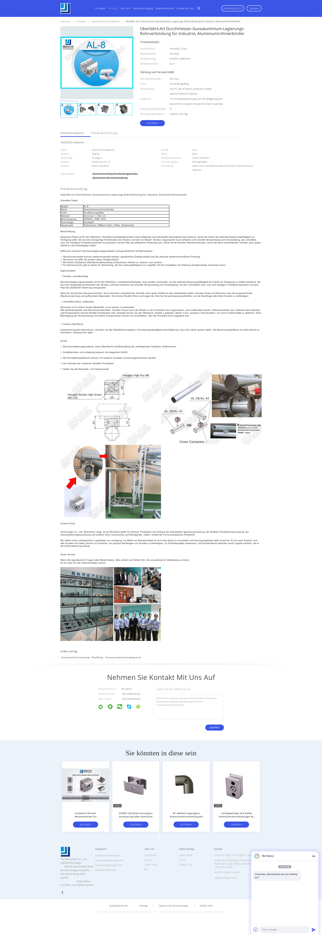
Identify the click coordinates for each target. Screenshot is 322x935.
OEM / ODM (185, 855)
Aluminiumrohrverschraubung (75, 657)
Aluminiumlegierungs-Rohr (109, 865)
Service (148, 860)
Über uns (125, 8)
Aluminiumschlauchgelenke (109, 860)
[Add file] (255, 929)
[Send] (313, 929)
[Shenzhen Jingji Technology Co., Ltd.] (102, 707)
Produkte (113, 8)
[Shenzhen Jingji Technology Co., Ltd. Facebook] (62, 892)
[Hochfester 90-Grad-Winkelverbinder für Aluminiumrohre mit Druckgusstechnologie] (85, 784)
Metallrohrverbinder (105, 870)
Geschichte (150, 855)
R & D (182, 860)
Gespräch (152, 123)
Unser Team (150, 864)
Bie (146, 869)
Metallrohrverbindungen (107, 855)
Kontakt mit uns (185, 8)
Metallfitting (97, 657)
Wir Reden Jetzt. (232, 8)
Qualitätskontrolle (164, 8)
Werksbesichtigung (143, 8)
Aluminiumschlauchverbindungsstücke (123, 657)
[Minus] (314, 856)
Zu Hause (100, 8)
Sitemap (143, 906)
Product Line (186, 864)
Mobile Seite (206, 906)
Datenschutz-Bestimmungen (174, 906)
